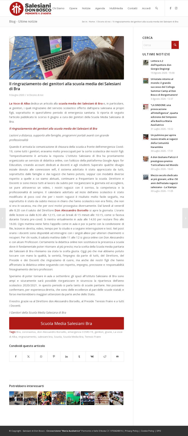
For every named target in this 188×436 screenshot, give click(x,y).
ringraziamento (27, 336)
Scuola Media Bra (73, 336)
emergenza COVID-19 (80, 332)
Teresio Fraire (93, 336)
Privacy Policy (132, 430)
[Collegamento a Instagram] (176, 8)
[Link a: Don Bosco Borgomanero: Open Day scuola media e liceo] (59, 398)
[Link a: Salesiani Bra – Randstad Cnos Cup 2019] (16, 398)
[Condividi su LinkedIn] (66, 357)
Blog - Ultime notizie (23, 21)
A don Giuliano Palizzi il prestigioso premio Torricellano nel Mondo (164, 161)
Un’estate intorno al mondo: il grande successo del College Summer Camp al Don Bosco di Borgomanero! (164, 87)
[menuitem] (44, 8)
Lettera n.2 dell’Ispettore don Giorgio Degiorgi (161, 64)
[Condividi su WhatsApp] (41, 357)
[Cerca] (156, 8)
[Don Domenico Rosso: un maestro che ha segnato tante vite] (3, 218)
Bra (19, 332)
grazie (108, 332)
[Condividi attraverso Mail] (117, 357)
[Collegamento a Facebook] (170, 8)
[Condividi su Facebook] (15, 357)
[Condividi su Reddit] (104, 357)
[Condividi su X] (28, 357)
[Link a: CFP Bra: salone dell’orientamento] (30, 398)
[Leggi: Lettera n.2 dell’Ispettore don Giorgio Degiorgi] (145, 62)
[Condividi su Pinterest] (54, 357)
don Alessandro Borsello (51, 332)
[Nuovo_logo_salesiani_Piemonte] (30, 8)
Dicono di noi (36, 95)
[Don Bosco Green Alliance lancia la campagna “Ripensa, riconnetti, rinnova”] (185, 218)
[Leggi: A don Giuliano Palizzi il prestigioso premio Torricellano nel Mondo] (145, 159)
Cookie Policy (147, 430)
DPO (159, 430)
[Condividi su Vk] (92, 357)
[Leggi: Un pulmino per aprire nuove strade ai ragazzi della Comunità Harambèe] (145, 137)
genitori (99, 332)
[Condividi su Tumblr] (79, 357)
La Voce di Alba (19, 103)
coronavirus (29, 332)
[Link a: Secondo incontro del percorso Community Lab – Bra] (88, 398)
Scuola (58, 336)
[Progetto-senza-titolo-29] (66, 58)
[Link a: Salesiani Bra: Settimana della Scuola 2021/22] (73, 398)
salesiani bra (45, 336)
